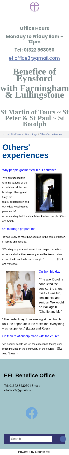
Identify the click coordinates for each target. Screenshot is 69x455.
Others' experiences (51, 134)
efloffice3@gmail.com (34, 58)
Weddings (31, 134)
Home (5, 134)
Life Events (17, 134)
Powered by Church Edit (34, 451)
